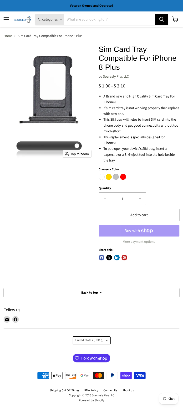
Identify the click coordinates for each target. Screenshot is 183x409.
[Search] (161, 19)
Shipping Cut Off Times (64, 390)
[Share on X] (109, 257)
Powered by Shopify (91, 400)
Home (8, 36)
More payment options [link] (139, 242)
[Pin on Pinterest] (124, 257)
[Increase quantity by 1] (140, 199)
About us (128, 390)
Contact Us (110, 390)
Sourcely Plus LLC (116, 76)
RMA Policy (91, 390)
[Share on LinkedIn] (117, 257)
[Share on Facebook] (101, 257)
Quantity (105, 188)
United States (89, 340)
